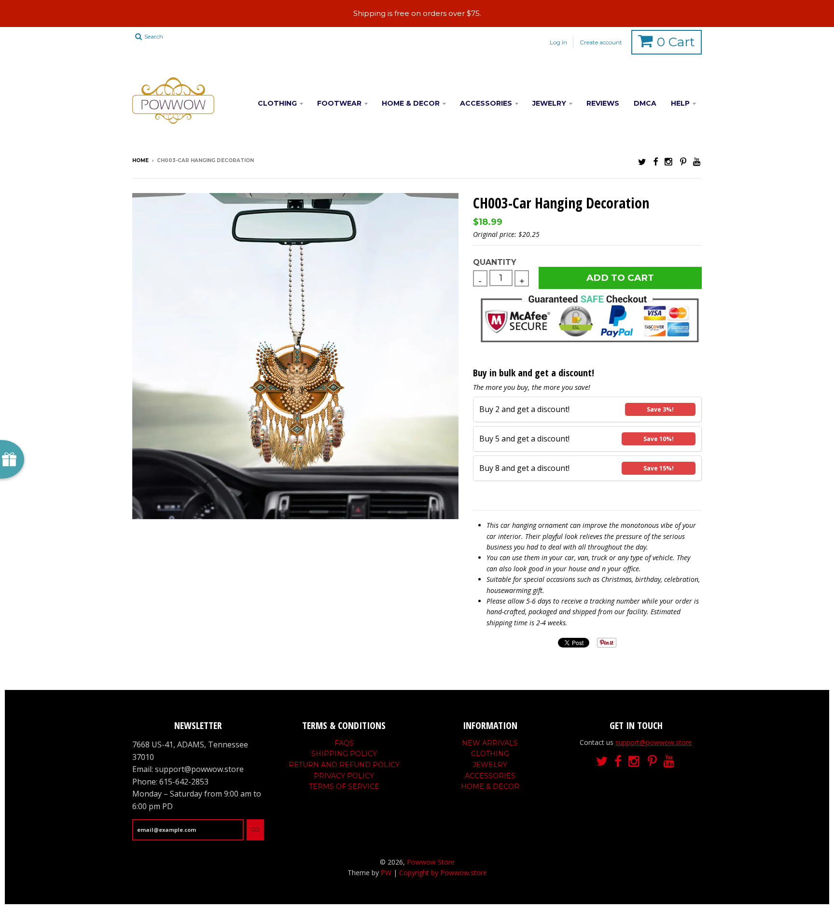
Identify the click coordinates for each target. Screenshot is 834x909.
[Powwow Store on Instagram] (669, 161)
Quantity (494, 262)
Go (255, 829)
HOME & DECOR (411, 103)
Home (140, 160)
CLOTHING (277, 103)
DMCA (645, 103)
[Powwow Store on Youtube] (697, 161)
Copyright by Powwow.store (443, 872)
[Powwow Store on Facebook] (655, 161)
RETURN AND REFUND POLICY (344, 764)
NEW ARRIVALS (490, 743)
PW (386, 872)
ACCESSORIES (486, 103)
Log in (558, 42)
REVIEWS (602, 103)
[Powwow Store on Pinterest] (683, 161)
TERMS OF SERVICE (344, 786)
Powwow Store (431, 862)
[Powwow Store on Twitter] (642, 161)
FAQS (344, 743)
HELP (680, 103)
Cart (676, 42)
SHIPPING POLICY (344, 753)
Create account (601, 42)
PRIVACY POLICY (344, 775)
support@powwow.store (653, 742)
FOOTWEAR (339, 103)
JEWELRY (549, 103)
